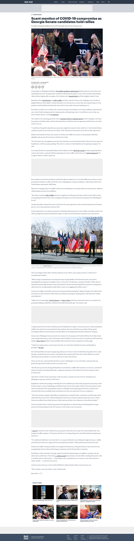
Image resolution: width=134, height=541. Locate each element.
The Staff (75, 539)
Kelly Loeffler (58, 100)
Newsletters (69, 539)
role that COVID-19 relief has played (71, 119)
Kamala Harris (73, 96)
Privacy (75, 537)
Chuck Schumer (54, 300)
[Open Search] (108, 2)
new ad (34, 431)
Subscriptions (83, 539)
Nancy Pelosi (66, 300)
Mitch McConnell (78, 150)
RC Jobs (82, 537)
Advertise (82, 535)
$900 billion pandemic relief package (67, 91)
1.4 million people (60, 456)
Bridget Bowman (45, 82)
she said (41, 347)
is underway (55, 114)
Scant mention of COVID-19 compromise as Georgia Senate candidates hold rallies (66, 20)
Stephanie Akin (36, 82)
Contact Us (76, 535)
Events (68, 537)
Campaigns (37, 15)
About (68, 535)
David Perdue (46, 100)
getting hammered (92, 153)
